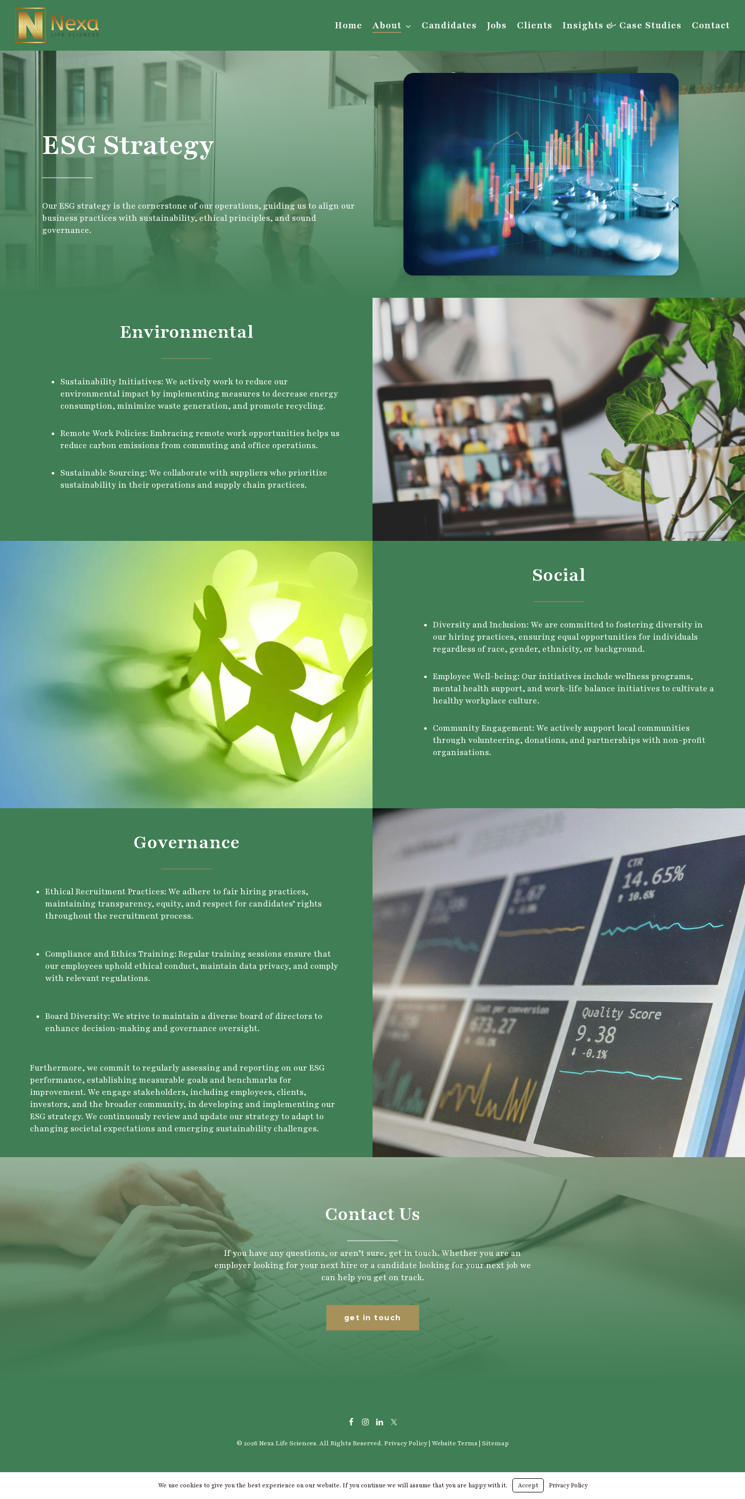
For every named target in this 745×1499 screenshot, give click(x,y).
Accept (528, 1485)
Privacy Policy (405, 1443)
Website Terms (454, 1443)
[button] (372, 1317)
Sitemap (495, 1443)
